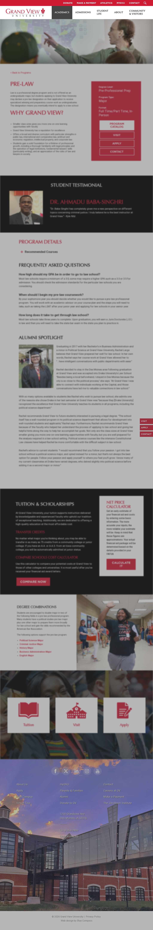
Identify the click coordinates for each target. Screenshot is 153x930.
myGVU (64, 784)
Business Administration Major (36, 652)
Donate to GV (68, 803)
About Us (22, 784)
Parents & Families (71, 790)
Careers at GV (111, 790)
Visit (117, 135)
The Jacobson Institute (117, 803)
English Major (27, 655)
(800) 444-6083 (69, 836)
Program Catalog (117, 125)
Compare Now (33, 581)
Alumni (64, 796)
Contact (117, 151)
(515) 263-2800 (69, 830)
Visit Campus (24, 796)
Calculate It (121, 564)
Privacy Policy (93, 916)
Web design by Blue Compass (76, 920)
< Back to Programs (20, 72)
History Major (26, 648)
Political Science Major (31, 640)
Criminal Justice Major (31, 644)
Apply (116, 143)
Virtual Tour (23, 803)
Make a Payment (113, 796)
